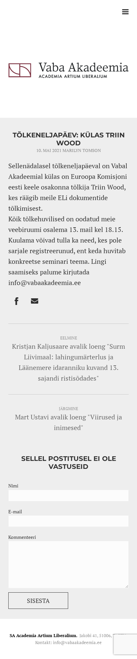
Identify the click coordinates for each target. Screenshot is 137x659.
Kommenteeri (22, 537)
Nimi (13, 485)
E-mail (15, 511)
